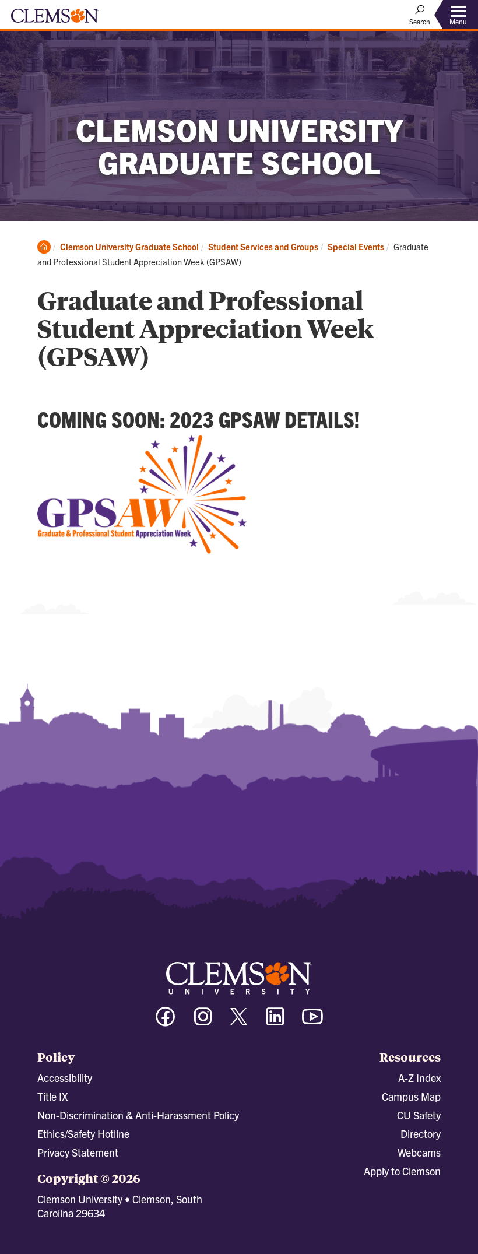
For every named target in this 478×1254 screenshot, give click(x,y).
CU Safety (419, 1115)
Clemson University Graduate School (129, 246)
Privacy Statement (77, 1152)
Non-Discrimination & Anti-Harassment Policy (138, 1115)
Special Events (356, 246)
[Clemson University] (55, 20)
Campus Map (411, 1096)
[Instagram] (203, 1021)
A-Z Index (419, 1077)
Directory (420, 1133)
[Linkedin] (275, 1021)
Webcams (419, 1152)
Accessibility (64, 1077)
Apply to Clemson (402, 1171)
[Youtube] (312, 1021)
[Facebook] (165, 1021)
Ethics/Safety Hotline (83, 1133)
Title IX (52, 1096)
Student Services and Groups (263, 246)
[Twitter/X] (239, 1022)
